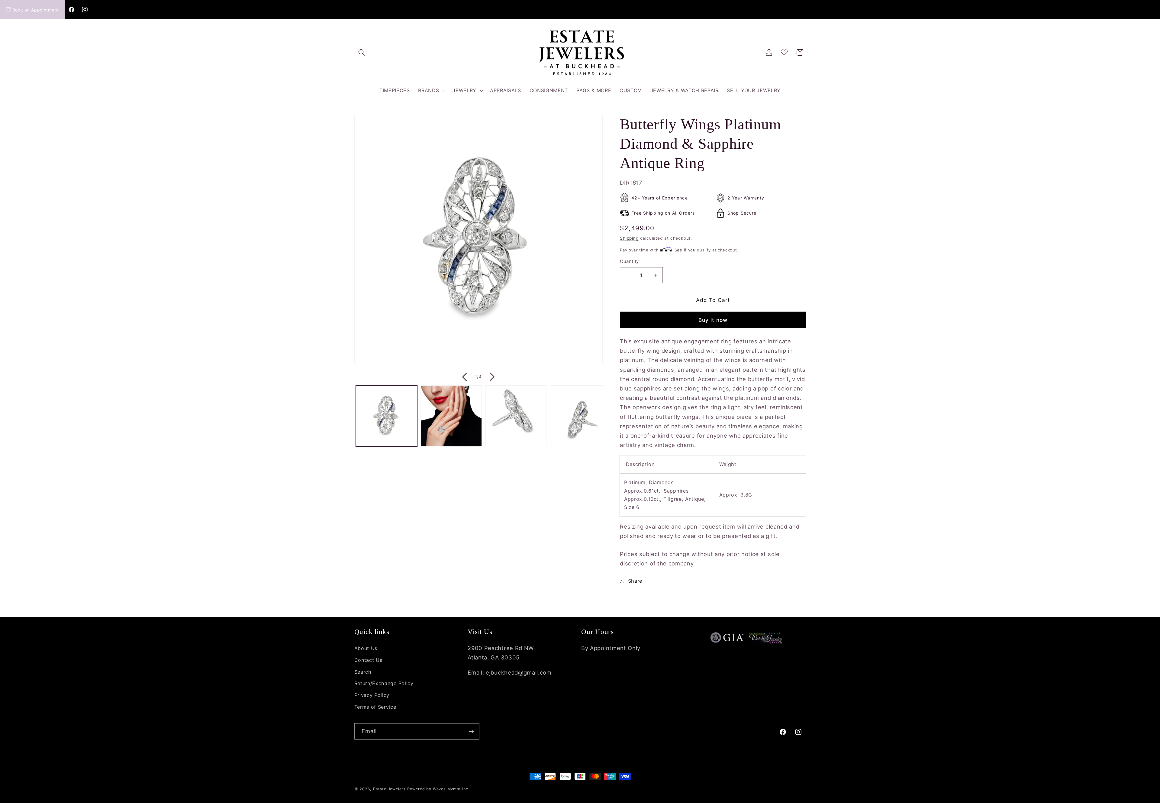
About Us (366, 648)
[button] (362, 52)
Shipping (629, 237)
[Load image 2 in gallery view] (451, 416)
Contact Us (368, 660)
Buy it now (713, 319)
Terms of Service (375, 707)
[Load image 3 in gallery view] (516, 416)
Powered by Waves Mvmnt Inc (437, 789)
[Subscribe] (471, 731)
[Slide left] (464, 377)
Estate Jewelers (389, 789)
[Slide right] (492, 377)
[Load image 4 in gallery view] (580, 416)
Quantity (629, 261)
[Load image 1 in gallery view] (386, 416)
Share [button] (635, 581)
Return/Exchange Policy (384, 683)
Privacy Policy (372, 695)
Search (363, 672)
